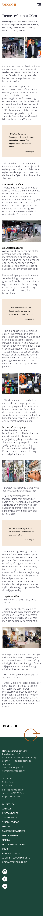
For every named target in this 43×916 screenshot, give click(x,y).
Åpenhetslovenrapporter (16, 857)
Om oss (6, 840)
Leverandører (10, 813)
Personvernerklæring (14, 862)
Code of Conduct (11, 853)
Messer (6, 826)
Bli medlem (8, 804)
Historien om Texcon (13, 844)
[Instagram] (6, 871)
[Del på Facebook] (4, 725)
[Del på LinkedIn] (12, 725)
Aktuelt (6, 808)
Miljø (5, 848)
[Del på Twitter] (8, 725)
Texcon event (9, 817)
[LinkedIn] (4, 887)
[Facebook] (6, 878)
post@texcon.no (17, 789)
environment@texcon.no (14, 770)
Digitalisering (10, 835)
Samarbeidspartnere (13, 831)
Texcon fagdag (10, 822)
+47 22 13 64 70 (17, 793)
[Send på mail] (15, 725)
